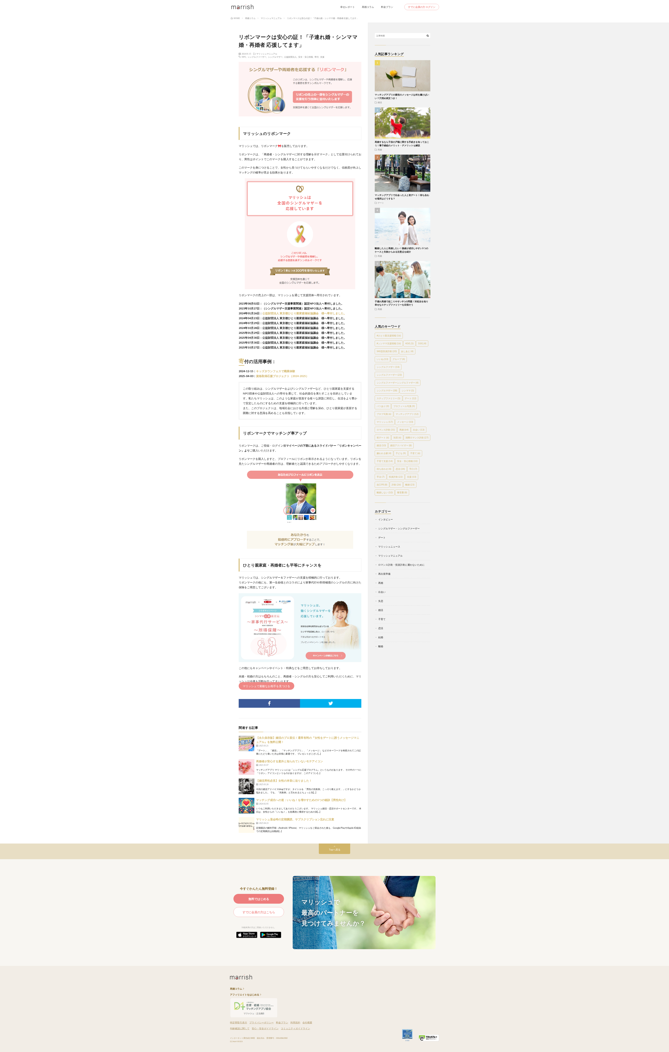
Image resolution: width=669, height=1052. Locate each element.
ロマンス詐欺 (386, 429)
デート (381, 203)
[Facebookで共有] (269, 703)
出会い (418, 429)
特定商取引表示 (238, 1022)
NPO (244, 57)
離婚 (409, 484)
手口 (413, 469)
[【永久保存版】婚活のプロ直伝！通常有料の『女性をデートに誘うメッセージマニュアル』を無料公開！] (246, 743)
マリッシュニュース (389, 546)
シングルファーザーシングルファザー (397, 382)
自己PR (382, 484)
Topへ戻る (334, 849)
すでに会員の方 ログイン (421, 6)
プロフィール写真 (404, 406)
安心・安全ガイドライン (265, 1028)
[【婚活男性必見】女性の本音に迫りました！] (246, 786)
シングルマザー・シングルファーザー (399, 528)
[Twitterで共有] (330, 703)
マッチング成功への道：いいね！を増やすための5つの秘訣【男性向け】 (301, 800)
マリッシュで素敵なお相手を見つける (266, 686)
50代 (422, 343)
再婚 (380, 150)
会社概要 (307, 1022)
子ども (401, 453)
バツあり (383, 406)
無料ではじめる (258, 899)
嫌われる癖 (384, 453)
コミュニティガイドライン (295, 1028)
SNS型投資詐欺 (387, 351)
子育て (415, 453)
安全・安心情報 (305, 57)
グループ (399, 359)
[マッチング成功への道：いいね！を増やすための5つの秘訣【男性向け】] (246, 806)
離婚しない (385, 492)
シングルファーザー (257, 57)
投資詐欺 (396, 476)
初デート (383, 437)
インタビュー (385, 519)
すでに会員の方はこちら (259, 912)
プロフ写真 (384, 414)
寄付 (316, 57)
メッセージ (405, 421)
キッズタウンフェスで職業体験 (275, 371)
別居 (397, 437)
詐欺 (396, 484)
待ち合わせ (384, 469)
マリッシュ (385, 421)
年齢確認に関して (239, 1028)
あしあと (407, 351)
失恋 (380, 600)
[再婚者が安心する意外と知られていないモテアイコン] (246, 767)
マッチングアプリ (407, 414)
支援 (322, 57)
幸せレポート (347, 6)
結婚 (380, 637)
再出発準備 (384, 573)
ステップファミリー (388, 398)
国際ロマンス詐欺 (417, 437)
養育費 (402, 492)
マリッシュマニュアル (266, 54)
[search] (427, 35)
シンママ (408, 390)
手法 (381, 476)
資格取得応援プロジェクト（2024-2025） (282, 376)
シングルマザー (275, 57)
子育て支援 (385, 461)
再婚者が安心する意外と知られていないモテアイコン (289, 761)
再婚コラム (368, 6)
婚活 (380, 102)
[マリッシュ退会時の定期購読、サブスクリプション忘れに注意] (246, 825)
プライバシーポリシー (261, 1022)
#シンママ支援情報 (389, 343)
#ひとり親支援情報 (389, 335)
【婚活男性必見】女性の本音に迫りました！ (284, 780)
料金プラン (387, 6)
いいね (382, 359)
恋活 (400, 469)
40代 (409, 343)
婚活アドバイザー (401, 445)
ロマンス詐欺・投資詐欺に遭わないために (401, 564)
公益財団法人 (290, 57)
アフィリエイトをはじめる (244, 994)
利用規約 (295, 1022)
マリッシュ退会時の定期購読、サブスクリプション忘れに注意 (295, 819)
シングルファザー (388, 367)
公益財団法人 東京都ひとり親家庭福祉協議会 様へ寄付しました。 (304, 313)
